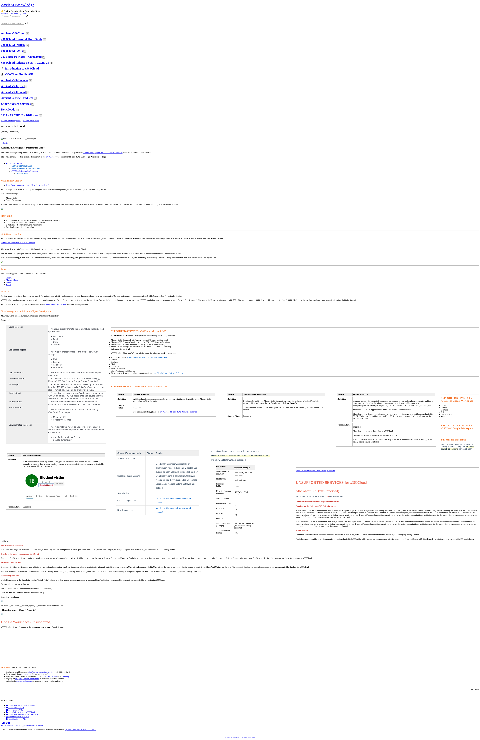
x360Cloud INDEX (13, 45)
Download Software (35, 725)
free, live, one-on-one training (27, 679)
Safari (8, 285)
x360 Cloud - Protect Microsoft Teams (167, 373)
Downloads (8, 109)
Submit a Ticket (7, 13)
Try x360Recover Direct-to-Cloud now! (80, 730)
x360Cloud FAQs (12, 50)
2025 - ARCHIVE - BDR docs (19, 115)
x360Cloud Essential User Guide (21, 39)
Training (65, 676)
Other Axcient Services (16, 103)
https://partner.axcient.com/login (40, 672)
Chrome (9, 278)
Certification (15, 725)
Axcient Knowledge (17, 5)
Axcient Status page (24, 681)
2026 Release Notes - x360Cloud (21, 56)
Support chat (26, 674)
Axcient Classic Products (17, 98)
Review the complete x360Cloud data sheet (18, 243)
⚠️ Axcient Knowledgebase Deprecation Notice (21, 11)
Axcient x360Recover (14, 80)
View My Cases (20, 13)
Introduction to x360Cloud (22, 68)
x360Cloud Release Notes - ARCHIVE (25, 62)
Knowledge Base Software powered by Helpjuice (240, 737)
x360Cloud (50, 157)
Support (23, 725)
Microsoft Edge (12, 280)
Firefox (9, 282)
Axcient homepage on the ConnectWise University (103, 153)
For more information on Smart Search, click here (315, 471)
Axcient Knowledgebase (10, 121)
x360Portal (5, 725)
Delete (5, 143)
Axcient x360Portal (13, 92)
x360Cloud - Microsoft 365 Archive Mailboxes (147, 357)
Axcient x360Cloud (13, 33)
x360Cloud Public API (19, 74)
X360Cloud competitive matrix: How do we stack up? (27, 185)
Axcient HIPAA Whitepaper (55, 304)
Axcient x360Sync (12, 86)
